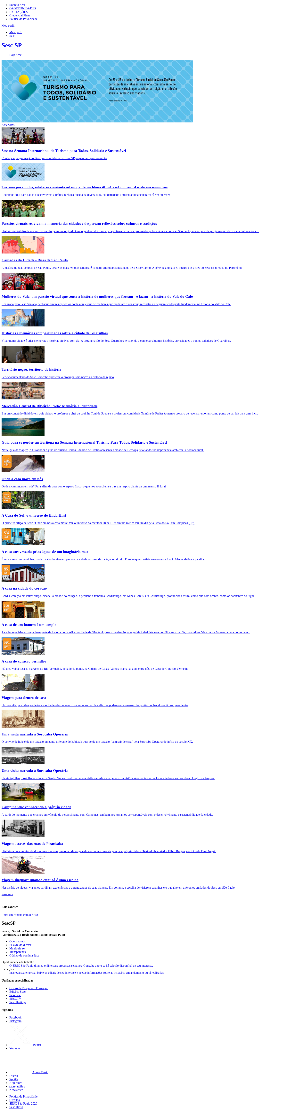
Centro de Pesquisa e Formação (28, 988)
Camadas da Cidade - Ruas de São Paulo (35, 260)
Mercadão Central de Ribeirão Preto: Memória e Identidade (49, 406)
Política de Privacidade (23, 19)
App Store (15, 1082)
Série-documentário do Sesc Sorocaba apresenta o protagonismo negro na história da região (58, 377)
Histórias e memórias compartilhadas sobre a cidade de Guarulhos (55, 333)
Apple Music (40, 1072)
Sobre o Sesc (17, 4)
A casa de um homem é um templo (29, 625)
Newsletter (16, 1089)
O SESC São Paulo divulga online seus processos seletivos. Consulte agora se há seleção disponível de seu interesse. (81, 965)
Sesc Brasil (16, 1107)
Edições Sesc (17, 991)
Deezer (13, 1075)
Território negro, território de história (31, 369)
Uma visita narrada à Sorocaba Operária (35, 734)
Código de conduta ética (24, 955)
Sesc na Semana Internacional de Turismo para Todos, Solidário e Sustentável (64, 151)
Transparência (18, 952)
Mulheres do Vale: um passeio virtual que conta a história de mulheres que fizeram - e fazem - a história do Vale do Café (97, 296)
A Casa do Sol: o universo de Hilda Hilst (34, 515)
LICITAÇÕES (18, 11)
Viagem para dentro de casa (24, 698)
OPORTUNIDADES (22, 8)
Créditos (14, 1100)
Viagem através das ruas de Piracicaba (32, 843)
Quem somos (17, 941)
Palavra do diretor (20, 945)
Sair (11, 35)
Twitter (36, 1044)
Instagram (15, 1021)
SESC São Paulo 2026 (23, 1103)
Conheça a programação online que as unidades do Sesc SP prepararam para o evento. (54, 158)
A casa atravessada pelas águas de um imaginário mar (45, 552)
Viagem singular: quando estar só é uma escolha (40, 880)
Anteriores (8, 125)
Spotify (13, 1079)
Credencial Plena (19, 15)
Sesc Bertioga (17, 1002)
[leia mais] (23, 143)
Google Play (17, 1086)
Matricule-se (17, 948)
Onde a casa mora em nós (22, 479)
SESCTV (15, 998)
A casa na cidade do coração (24, 588)
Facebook (15, 1017)
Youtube (14, 1048)
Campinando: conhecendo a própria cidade (36, 807)
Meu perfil (15, 32)
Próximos (7, 894)
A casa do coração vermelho (24, 661)
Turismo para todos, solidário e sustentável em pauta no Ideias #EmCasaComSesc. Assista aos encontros (85, 187)
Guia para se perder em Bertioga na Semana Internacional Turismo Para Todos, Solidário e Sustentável (84, 442)
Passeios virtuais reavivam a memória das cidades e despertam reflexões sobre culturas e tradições (79, 223)
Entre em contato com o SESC (20, 914)
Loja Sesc (15, 55)
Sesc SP (12, 45)
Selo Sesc (15, 995)
